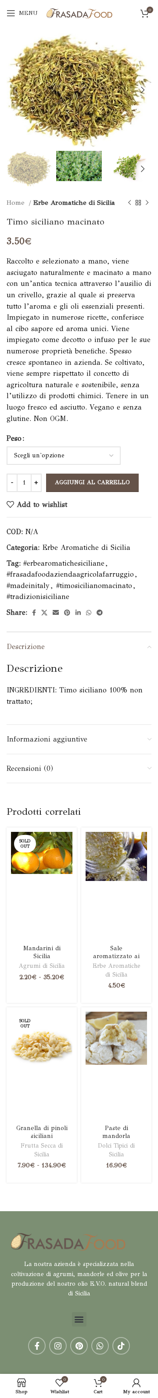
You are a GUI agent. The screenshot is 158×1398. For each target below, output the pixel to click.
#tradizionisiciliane (38, 596)
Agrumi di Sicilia (42, 966)
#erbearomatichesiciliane (63, 563)
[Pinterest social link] (67, 612)
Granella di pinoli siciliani (42, 1131)
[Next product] (147, 202)
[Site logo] (79, 12)
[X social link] (44, 612)
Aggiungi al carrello (92, 482)
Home (17, 203)
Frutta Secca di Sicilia (42, 1150)
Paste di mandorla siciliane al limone (116, 1139)
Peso (14, 438)
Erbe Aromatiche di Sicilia (74, 203)
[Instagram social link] (58, 1346)
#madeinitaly (28, 585)
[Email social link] (55, 612)
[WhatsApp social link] (88, 612)
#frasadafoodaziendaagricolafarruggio (70, 574)
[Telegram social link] (99, 612)
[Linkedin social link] (78, 612)
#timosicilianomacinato (94, 585)
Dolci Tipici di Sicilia (116, 1150)
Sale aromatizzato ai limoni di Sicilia (116, 955)
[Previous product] (129, 202)
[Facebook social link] (34, 612)
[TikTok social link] (121, 1346)
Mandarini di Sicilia (42, 951)
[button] (79, 1319)
